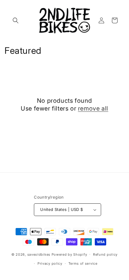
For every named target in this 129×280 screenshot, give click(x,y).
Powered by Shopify (69, 254)
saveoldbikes (38, 254)
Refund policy (105, 254)
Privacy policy (50, 263)
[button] (15, 20)
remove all (93, 108)
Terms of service (83, 263)
